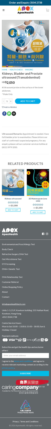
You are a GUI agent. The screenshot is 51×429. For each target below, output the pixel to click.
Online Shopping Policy (12, 287)
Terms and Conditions (29, 421)
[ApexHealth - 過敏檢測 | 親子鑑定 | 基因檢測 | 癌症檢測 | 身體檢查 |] (25, 10)
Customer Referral (10, 282)
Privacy (16, 421)
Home (4, 70)
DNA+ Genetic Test (11, 269)
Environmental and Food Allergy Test (18, 244)
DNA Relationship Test (12, 277)
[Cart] (47, 10)
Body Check (7, 249)
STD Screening (8, 264)
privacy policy (8, 368)
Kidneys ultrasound (13, 199)
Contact (5, 297)
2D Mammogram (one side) (38, 200)
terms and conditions (23, 361)
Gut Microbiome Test (11, 259)
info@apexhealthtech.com (13, 304)
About (5, 292)
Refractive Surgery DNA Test (15, 254)
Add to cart (27, 101)
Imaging (29, 70)
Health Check (16, 70)
